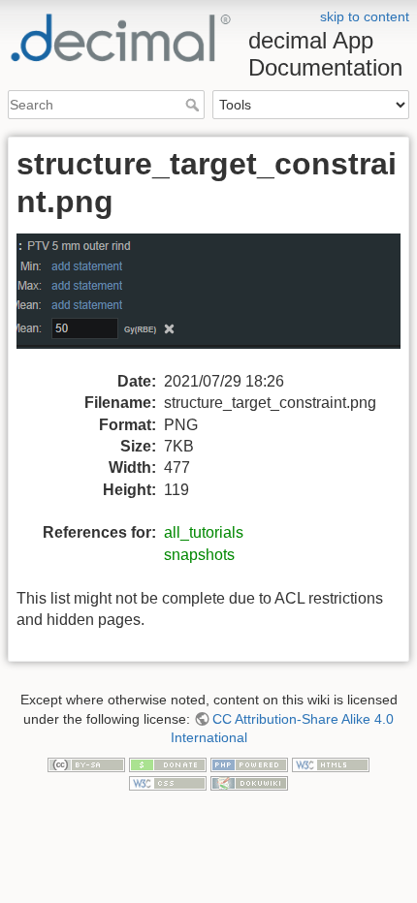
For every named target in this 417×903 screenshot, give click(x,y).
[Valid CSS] (168, 783)
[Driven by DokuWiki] (249, 783)
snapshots (199, 554)
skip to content (364, 16)
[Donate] (168, 763)
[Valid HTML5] (330, 763)
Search (194, 104)
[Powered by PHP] (249, 763)
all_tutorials (203, 532)
